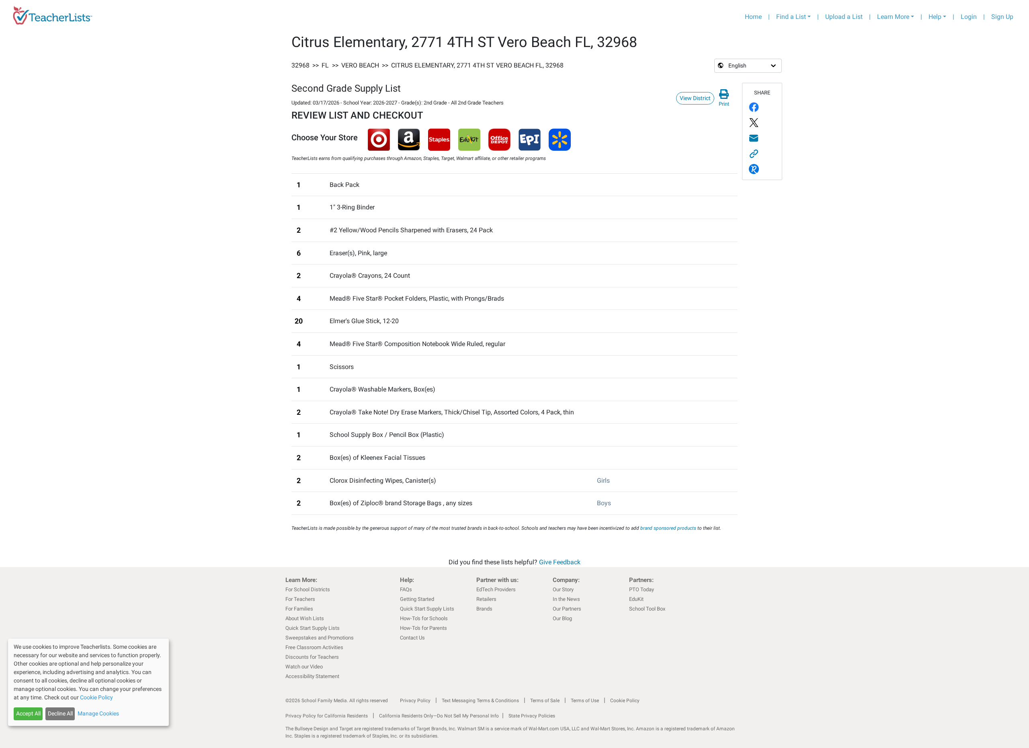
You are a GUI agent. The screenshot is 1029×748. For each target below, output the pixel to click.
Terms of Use (585, 700)
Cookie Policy (625, 700)
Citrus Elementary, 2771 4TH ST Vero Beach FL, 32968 (477, 65)
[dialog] (88, 682)
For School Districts (307, 589)
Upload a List (844, 16)
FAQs (406, 589)
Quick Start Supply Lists (312, 628)
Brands (484, 609)
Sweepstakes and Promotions (319, 638)
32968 (300, 65)
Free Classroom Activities (314, 647)
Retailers (486, 599)
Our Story (563, 589)
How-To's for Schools (424, 618)
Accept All (28, 713)
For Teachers (300, 599)
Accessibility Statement (312, 676)
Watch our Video (304, 667)
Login (969, 16)
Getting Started (417, 599)
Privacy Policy (415, 700)
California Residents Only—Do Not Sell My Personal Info (439, 716)
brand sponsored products (668, 528)
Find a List (791, 16)
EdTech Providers (496, 589)
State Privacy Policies (531, 716)
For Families (299, 609)
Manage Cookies (98, 713)
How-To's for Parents (423, 628)
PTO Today (641, 589)
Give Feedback (559, 562)
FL (325, 65)
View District (695, 98)
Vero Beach (360, 65)
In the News (566, 599)
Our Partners (567, 609)
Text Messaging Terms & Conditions (480, 700)
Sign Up (1002, 16)
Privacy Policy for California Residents (326, 716)
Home (753, 16)
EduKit (636, 599)
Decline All (60, 713)
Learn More (893, 16)
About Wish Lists (304, 618)
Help (935, 16)
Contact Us (412, 638)
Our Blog (562, 618)
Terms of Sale (545, 700)
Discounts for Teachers (312, 657)
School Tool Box (647, 609)
